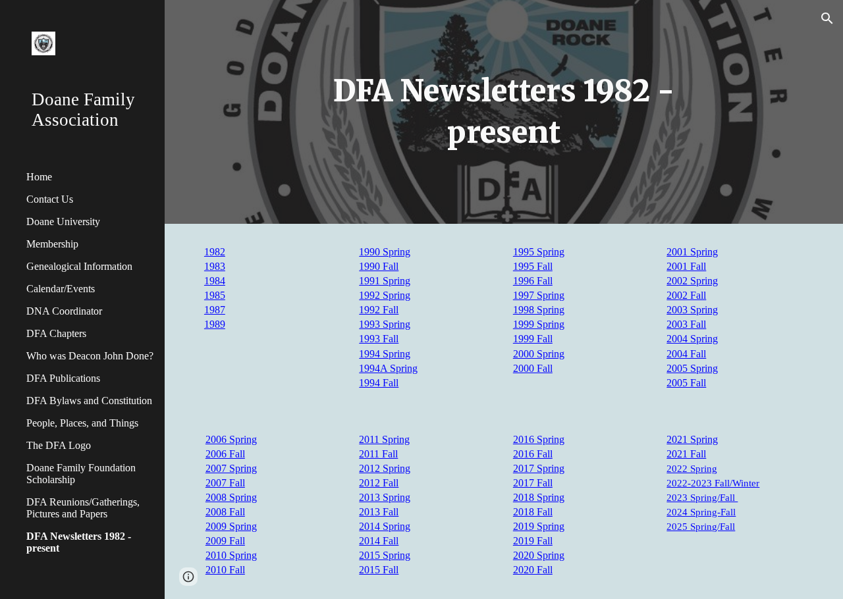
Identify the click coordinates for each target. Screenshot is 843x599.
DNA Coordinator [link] (64, 311)
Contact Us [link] (49, 199)
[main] (503, 111)
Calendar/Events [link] (60, 288)
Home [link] (39, 176)
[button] (827, 18)
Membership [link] (52, 243)
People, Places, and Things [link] (82, 423)
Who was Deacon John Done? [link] (89, 355)
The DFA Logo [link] (58, 445)
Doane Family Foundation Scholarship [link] (81, 473)
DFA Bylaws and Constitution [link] (89, 400)
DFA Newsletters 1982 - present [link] (78, 542)
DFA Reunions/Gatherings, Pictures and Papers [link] (83, 507)
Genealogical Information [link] (79, 266)
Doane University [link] (63, 221)
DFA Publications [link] (63, 378)
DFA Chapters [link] (56, 333)
